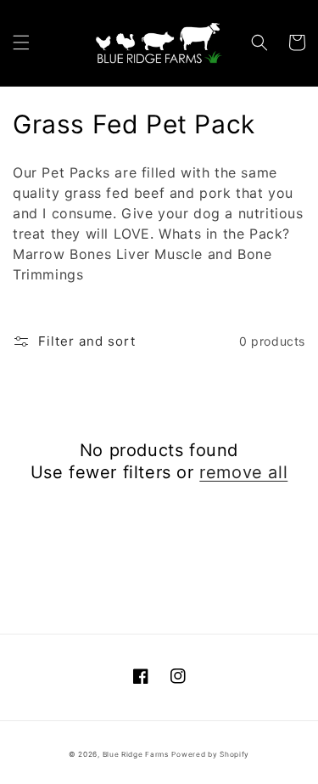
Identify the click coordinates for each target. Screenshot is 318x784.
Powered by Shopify (210, 754)
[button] (21, 42)
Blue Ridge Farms (136, 754)
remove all (243, 472)
